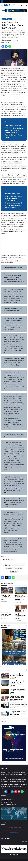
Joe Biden (9, 568)
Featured (9, 16)
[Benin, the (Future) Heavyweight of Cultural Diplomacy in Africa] (7, 590)
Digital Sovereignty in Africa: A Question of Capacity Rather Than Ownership (18, 713)
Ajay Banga (7, 565)
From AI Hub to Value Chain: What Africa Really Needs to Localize (6, 615)
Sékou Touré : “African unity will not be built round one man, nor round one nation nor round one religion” (18, 705)
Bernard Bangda (6, 40)
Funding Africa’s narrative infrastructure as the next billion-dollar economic (20, 615)
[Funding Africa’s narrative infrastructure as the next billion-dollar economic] (21, 608)
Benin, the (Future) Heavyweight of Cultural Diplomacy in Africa (7, 597)
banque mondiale (19, 565)
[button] (26, 842)
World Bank (14, 571)
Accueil (4, 16)
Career (3, 19)
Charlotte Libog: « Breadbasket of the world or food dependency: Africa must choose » (20, 598)
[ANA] (9, 5)
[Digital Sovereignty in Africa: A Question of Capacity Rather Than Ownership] (5, 713)
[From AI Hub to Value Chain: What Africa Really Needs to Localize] (7, 608)
